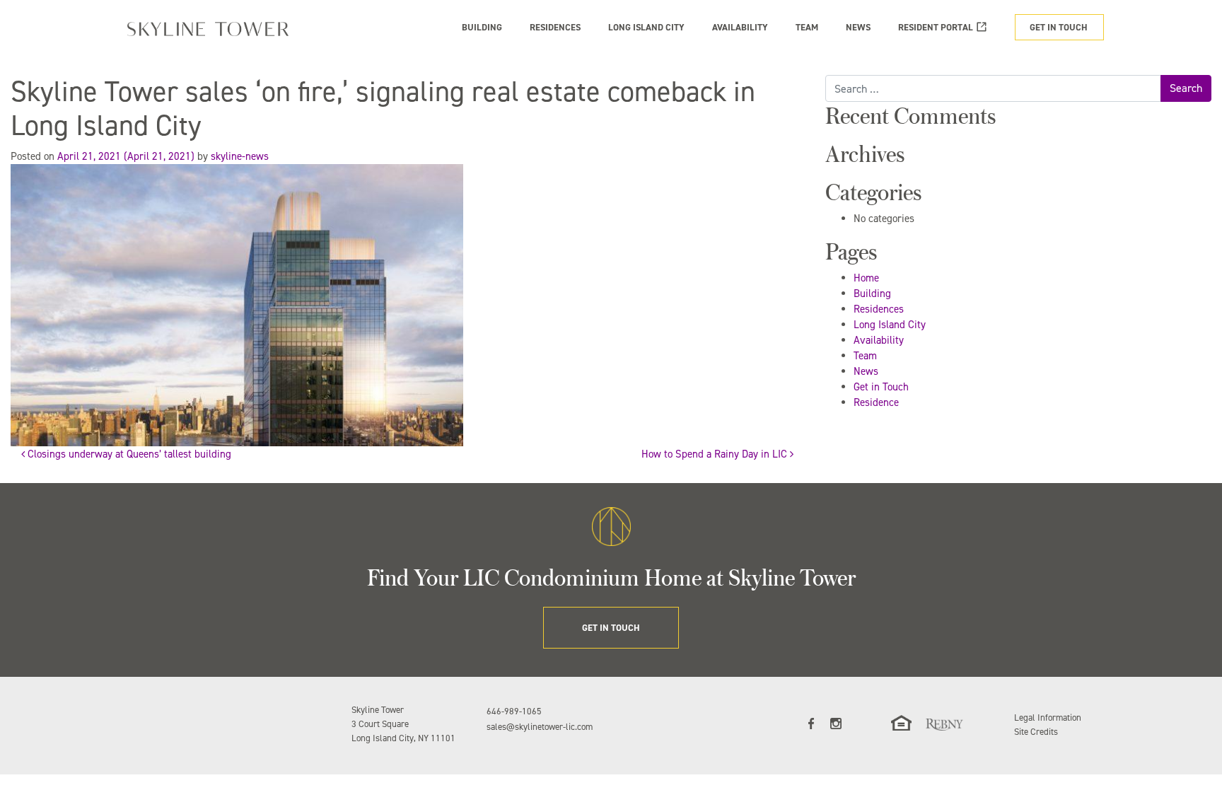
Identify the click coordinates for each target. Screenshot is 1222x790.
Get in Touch (881, 387)
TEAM (807, 27)
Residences (879, 309)
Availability (879, 340)
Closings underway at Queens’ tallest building (128, 454)
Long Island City (890, 325)
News (866, 371)
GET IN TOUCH (1059, 27)
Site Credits (1036, 732)
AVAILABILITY (740, 27)
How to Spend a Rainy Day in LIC (715, 454)
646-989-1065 (514, 711)
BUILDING (482, 27)
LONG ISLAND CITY (646, 27)
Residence (876, 402)
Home (866, 278)
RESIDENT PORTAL (935, 27)
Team (865, 356)
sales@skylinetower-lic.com (540, 727)
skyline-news (240, 156)
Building (872, 293)
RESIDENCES (555, 27)
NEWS (858, 27)
